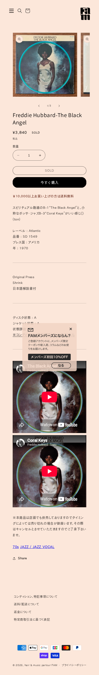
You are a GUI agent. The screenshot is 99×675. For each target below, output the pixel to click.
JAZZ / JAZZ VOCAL (37, 547)
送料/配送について (26, 604)
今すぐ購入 (50, 182)
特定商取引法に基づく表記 (32, 619)
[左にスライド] (39, 106)
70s (16, 547)
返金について (23, 611)
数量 (16, 146)
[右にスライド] (59, 106)
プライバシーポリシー (74, 665)
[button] (11, 11)
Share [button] (22, 558)
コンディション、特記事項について (36, 596)
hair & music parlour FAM (41, 665)
